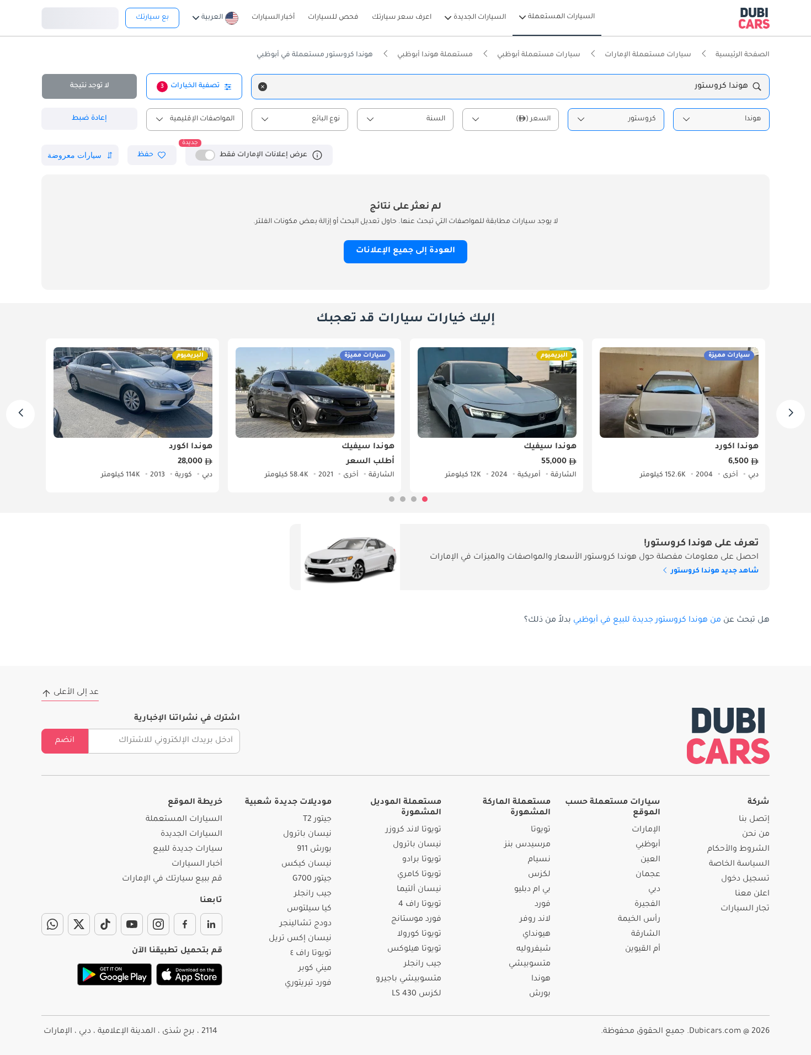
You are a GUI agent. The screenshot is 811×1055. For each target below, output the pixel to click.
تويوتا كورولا (419, 934)
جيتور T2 (317, 819)
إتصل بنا (754, 819)
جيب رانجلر (422, 964)
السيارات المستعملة (184, 819)
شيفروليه (533, 949)
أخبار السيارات (197, 864)
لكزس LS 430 (416, 994)
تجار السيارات (745, 909)
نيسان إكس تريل (300, 939)
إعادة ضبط (89, 119)
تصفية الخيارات (190, 86)
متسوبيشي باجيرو (408, 979)
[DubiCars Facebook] (184, 924)
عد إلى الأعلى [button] (76, 692)
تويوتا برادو (421, 860)
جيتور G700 (312, 879)
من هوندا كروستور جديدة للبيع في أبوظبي (647, 620)
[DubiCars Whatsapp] (52, 924)
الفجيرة (647, 904)
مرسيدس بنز (527, 845)
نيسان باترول (417, 845)
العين (650, 860)
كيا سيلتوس (309, 909)
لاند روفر (535, 919)
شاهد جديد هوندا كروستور (714, 571)
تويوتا (541, 830)
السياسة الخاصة (739, 864)
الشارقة (645, 934)
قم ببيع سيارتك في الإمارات (172, 879)
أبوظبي (648, 845)
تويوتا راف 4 (419, 904)
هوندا (541, 979)
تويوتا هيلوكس (414, 949)
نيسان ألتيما (419, 890)
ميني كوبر (315, 968)
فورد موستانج (416, 919)
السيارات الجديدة (191, 834)
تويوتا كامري (419, 875)
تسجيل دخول (80, 16)
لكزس (539, 875)
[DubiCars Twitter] (78, 924)
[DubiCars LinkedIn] (211, 924)
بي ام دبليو (532, 890)
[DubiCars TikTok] (105, 924)
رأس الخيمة (639, 919)
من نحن (756, 834)
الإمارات (646, 830)
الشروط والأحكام (738, 849)
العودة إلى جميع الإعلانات (405, 251)
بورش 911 (314, 849)
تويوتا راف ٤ (311, 954)
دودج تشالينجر (306, 924)
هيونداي (536, 934)
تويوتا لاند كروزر (413, 830)
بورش (540, 994)
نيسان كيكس (306, 864)
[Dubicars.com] (728, 736)
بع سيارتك (152, 18)
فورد (543, 904)
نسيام (539, 860)
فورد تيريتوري (308, 983)
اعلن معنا (752, 894)
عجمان (648, 875)
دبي (654, 890)
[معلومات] (317, 155)
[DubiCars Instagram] (158, 924)
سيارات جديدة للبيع (187, 849)
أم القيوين (642, 949)
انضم (64, 740)
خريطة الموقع (195, 802)
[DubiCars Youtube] (131, 924)
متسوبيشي (530, 964)
